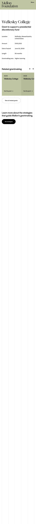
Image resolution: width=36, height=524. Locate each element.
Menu (32, 2)
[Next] (33, 69)
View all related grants (11, 100)
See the (8, 91)
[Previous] (30, 69)
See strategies (9, 122)
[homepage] (10, 4)
